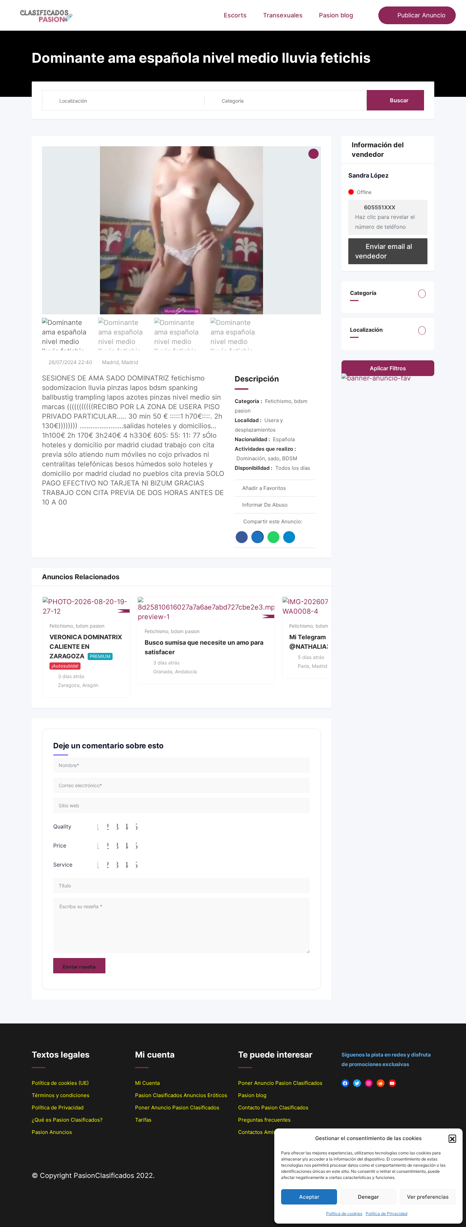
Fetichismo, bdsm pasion (76, 626)
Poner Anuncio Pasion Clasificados (177, 1107)
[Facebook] (345, 1083)
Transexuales (283, 15)
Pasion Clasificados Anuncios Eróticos (181, 1095)
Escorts (235, 15)
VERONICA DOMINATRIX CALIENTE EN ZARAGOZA (85, 646)
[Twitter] (357, 1083)
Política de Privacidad (386, 1213)
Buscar (399, 100)
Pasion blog (336, 15)
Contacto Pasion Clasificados (273, 1107)
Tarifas (143, 1120)
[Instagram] (369, 1083)
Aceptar (309, 1197)
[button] (452, 1138)
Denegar (368, 1197)
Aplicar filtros (388, 368)
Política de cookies (344, 1213)
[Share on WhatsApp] (273, 537)
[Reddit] (380, 1083)
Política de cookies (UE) (60, 1083)
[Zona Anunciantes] (370, 15)
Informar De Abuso (265, 505)
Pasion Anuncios (52, 1132)
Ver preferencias (428, 1197)
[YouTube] (392, 1083)
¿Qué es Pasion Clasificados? (67, 1120)
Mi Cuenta (147, 1083)
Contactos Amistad (260, 1132)
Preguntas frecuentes (264, 1120)
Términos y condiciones (60, 1095)
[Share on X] (257, 537)
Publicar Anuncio (421, 15)
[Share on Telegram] (289, 537)
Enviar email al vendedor (383, 251)
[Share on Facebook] (242, 537)
